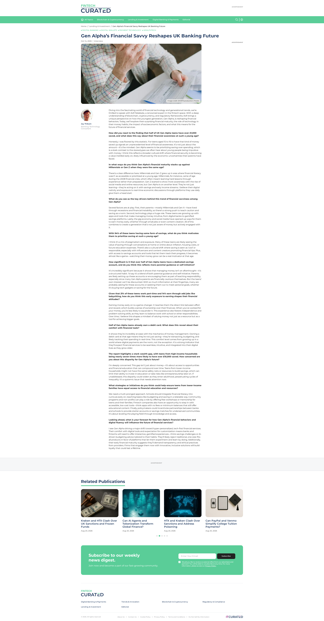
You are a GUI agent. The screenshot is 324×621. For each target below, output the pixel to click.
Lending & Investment (138, 19)
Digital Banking (90, 30)
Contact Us (132, 617)
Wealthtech (150, 30)
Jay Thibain (86, 124)
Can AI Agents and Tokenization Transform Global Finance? (138, 523)
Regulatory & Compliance (213, 602)
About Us (121, 617)
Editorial (186, 19)
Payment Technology (130, 30)
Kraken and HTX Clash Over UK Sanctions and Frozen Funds (99, 523)
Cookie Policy (145, 617)
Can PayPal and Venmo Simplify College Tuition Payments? (221, 523)
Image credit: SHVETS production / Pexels (183, 101)
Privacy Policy (159, 617)
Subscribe (226, 556)
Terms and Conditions (176, 617)
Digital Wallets (109, 30)
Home (84, 26)
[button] (157, 536)
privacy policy (210, 566)
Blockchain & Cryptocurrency (110, 19)
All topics (89, 19)
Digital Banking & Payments (166, 19)
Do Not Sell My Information (199, 617)
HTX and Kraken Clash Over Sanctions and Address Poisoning (182, 523)
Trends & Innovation (130, 602)
